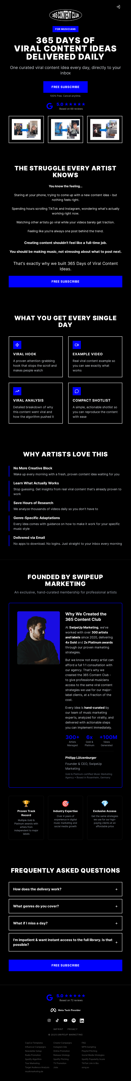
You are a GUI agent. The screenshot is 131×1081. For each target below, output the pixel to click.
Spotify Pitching (61, 1059)
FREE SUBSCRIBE (66, 87)
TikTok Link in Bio (90, 1063)
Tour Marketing (32, 1063)
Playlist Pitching (89, 1051)
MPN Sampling (89, 1047)
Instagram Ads (60, 1047)
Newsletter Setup (33, 1051)
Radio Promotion (33, 1055)
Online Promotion (61, 1051)
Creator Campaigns (62, 1043)
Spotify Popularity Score (93, 1059)
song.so (85, 1067)
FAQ (84, 1043)
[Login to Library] (118, 7)
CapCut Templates (34, 1043)
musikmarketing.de (34, 1071)
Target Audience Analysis (37, 1067)
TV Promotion (59, 1063)
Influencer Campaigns (35, 1047)
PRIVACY (73, 1029)
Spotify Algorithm (33, 1059)
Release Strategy (61, 1055)
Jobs (55, 1067)
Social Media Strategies (93, 1055)
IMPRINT (58, 1029)
